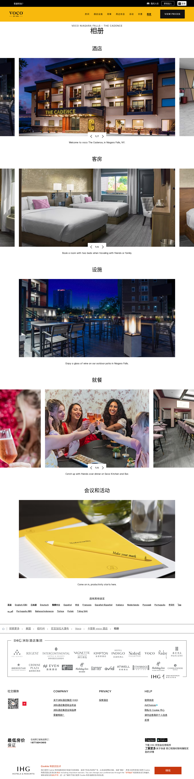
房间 (87, 14)
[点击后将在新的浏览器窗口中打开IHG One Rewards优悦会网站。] (165, 677)
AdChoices (150, 705)
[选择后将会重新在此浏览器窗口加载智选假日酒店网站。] (67, 667)
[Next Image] (102, 136)
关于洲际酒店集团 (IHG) (65, 700)
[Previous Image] (91, 136)
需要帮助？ (59, 715)
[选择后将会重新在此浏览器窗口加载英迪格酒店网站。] (118, 653)
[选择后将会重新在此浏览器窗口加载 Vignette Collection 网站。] (82, 652)
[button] (181, 3)
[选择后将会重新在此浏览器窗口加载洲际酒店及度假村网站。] (56, 653)
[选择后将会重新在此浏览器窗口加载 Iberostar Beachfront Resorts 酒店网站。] (19, 667)
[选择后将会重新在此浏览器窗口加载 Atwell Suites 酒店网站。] (123, 667)
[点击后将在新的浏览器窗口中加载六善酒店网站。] (17, 653)
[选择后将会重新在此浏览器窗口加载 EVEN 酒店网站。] (51, 667)
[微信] (13, 703)
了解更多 (150, 748)
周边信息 (120, 14)
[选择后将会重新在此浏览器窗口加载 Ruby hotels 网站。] (162, 653)
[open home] (4, 629)
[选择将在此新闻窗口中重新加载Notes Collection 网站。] (135, 653)
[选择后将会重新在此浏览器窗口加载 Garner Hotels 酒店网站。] (96, 667)
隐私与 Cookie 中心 (155, 710)
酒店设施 (98, 14)
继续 (168, 770)
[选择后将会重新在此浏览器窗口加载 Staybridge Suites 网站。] (141, 667)
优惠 (140, 14)
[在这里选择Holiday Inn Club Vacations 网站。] (158, 667)
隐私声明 (54, 775)
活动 (131, 14)
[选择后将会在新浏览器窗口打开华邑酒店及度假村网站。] (177, 653)
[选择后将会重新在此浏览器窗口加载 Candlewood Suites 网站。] (175, 667)
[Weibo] (24, 704)
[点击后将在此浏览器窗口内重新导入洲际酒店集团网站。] (28, 640)
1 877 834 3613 (38, 742)
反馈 (147, 720)
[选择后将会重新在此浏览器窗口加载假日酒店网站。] (82, 667)
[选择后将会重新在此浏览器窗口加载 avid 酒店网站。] (109, 667)
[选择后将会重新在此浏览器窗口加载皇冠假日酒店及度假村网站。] (34, 667)
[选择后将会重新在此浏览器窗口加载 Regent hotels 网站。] (32, 653)
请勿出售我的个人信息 (156, 715)
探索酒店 (103, 700)
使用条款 (149, 700)
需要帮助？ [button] (19, 4)
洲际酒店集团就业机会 (64, 705)
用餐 (109, 14)
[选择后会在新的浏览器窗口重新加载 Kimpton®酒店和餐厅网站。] (101, 653)
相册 (149, 14)
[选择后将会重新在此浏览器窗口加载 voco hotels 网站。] (150, 653)
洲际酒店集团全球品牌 (64, 710)
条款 (58, 772)
